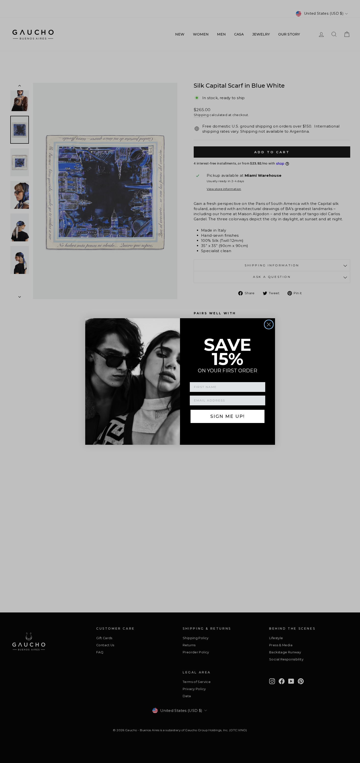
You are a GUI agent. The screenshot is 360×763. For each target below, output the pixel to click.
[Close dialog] (268, 324)
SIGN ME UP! (227, 416)
